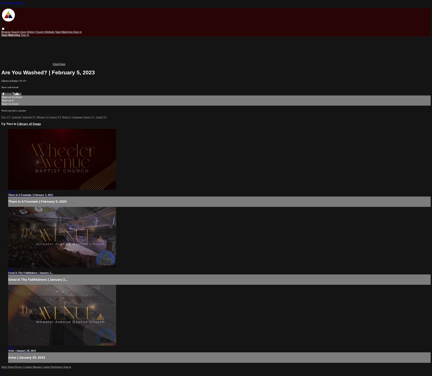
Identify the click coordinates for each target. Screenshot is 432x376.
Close (56, 64)
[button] (3, 29)
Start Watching (64, 32)
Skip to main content (12, 2)
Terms (11, 367)
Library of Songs (9, 80)
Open (62, 64)
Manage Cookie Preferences (48, 367)
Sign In (25, 35)
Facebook (6, 93)
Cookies (28, 367)
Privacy (19, 367)
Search (15, 32)
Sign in (77, 32)
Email (18, 93)
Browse (6, 32)
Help (4, 367)
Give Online (27, 32)
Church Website (45, 32)
